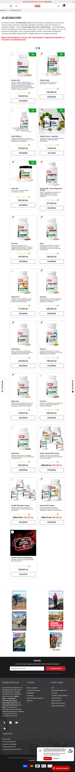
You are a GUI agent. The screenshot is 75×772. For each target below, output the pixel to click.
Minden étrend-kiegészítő (10, 37)
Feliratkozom (55, 668)
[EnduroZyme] (23, 438)
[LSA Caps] (52, 386)
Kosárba (23, 101)
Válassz (52, 153)
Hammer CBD (26, 37)
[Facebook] (4, 722)
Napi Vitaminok (38, 37)
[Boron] (52, 229)
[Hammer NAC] (23, 65)
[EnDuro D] (52, 334)
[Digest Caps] (23, 386)
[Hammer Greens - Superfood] (52, 121)
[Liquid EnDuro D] (23, 121)
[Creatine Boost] (52, 65)
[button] (36, 48)
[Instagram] (10, 722)
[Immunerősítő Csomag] (52, 491)
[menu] (11, 6)
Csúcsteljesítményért (18, 39)
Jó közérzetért (15, 10)
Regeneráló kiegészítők (53, 37)
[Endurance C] (23, 282)
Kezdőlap (3, 10)
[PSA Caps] (52, 282)
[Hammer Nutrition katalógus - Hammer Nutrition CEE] (19, 621)
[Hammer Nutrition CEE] (19, 600)
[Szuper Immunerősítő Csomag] (52, 438)
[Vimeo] (4, 728)
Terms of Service (54, 673)
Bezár (73, 2)
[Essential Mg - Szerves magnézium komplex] (52, 174)
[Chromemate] (23, 334)
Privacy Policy (43, 673)
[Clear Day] (23, 229)
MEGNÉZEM (47, 2)
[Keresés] (16, 6)
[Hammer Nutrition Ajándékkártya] (23, 543)
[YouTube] (16, 722)
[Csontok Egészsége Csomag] (23, 491)
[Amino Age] (23, 174)
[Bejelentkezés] (58, 6)
